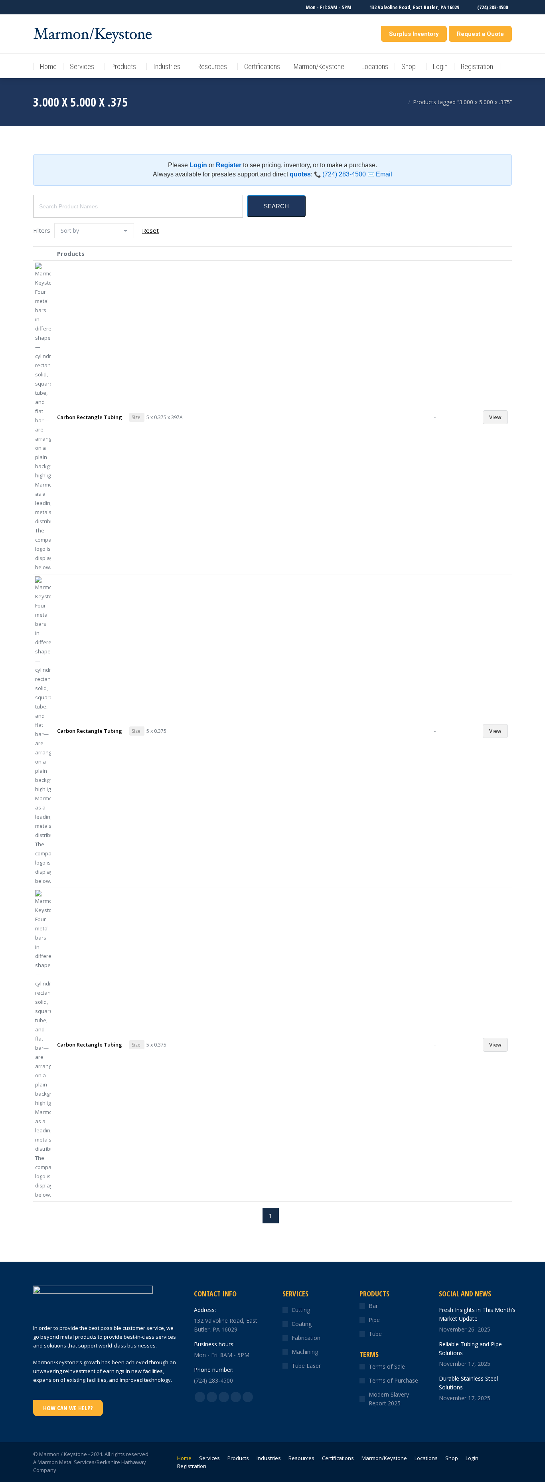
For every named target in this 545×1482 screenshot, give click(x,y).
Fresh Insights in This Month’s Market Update (477, 1314)
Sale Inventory (358, 34)
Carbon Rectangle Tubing (89, 417)
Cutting (301, 1310)
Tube (375, 1334)
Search (276, 206)
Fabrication (306, 1338)
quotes (300, 174)
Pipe (374, 1320)
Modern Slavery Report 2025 (389, 1399)
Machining (305, 1351)
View (495, 417)
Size (136, 417)
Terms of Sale (387, 1366)
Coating (302, 1324)
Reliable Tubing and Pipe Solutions (470, 1348)
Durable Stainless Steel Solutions (468, 1383)
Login (198, 165)
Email (379, 174)
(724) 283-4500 (340, 174)
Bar (373, 1306)
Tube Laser (306, 1365)
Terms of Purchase (393, 1380)
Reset (150, 230)
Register (228, 165)
